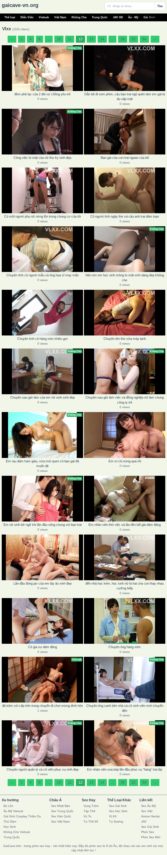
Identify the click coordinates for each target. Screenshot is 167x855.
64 (144, 39)
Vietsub (44, 17)
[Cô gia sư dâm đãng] (42, 621)
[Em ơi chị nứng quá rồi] (124, 435)
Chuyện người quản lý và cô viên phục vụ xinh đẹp (42, 769)
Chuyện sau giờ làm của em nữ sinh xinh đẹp (42, 397)
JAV (143, 821)
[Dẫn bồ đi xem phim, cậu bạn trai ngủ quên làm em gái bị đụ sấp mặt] (124, 68)
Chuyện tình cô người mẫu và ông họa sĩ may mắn (42, 275)
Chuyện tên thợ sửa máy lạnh (125, 338)
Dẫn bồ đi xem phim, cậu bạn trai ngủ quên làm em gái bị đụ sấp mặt (124, 96)
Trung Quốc (100, 17)
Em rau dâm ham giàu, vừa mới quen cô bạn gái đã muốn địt (42, 463)
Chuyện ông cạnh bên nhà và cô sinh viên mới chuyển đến (124, 708)
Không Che (79, 17)
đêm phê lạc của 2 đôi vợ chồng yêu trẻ (42, 94)
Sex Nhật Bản (60, 806)
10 (59, 39)
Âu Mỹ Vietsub (13, 811)
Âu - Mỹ (133, 17)
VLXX (113, 816)
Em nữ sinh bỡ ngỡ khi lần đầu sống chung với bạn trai (42, 524)
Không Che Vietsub (16, 832)
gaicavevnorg (20, 5)
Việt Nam (60, 17)
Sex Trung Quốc (62, 811)
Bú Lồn (8, 806)
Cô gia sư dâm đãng (42, 647)
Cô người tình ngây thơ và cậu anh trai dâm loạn (124, 216)
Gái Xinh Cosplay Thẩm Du (22, 816)
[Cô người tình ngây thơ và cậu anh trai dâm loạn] (124, 190)
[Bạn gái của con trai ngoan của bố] (124, 131)
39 (123, 39)
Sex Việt (146, 811)
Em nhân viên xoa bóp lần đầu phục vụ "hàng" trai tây (124, 769)
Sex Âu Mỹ (148, 806)
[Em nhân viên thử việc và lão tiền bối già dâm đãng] (124, 498)
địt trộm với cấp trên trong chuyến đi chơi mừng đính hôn (42, 705)
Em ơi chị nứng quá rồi (125, 461)
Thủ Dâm (9, 821)
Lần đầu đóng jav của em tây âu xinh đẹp (42, 583)
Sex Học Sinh (118, 811)
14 (102, 39)
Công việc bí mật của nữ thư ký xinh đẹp (42, 157)
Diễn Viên (26, 17)
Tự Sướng (116, 821)
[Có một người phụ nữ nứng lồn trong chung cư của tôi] (42, 190)
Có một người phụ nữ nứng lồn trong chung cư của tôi (42, 216)
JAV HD (118, 17)
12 (80, 39)
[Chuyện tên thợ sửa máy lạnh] (124, 312)
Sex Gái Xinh (118, 806)
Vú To (87, 816)
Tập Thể (89, 811)
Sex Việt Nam (60, 821)
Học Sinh (9, 826)
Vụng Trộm (91, 806)
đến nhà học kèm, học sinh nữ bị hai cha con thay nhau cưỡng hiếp (124, 586)
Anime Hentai (150, 816)
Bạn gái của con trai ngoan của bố (125, 157)
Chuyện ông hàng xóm (125, 647)
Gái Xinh (149, 17)
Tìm (160, 6)
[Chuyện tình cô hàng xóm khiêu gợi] (42, 312)
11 (70, 39)
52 (133, 39)
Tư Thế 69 (91, 821)
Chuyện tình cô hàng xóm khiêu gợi (42, 338)
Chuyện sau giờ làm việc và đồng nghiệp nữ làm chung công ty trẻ (124, 400)
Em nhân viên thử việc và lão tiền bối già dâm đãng (125, 524)
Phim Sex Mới (150, 837)
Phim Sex (147, 832)
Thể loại (9, 17)
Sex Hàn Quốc (61, 816)
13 (91, 39)
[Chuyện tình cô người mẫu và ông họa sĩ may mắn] (42, 249)
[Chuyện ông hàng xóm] (124, 621)
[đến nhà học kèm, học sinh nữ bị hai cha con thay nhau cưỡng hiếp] (124, 557)
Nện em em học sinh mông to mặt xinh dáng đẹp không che (124, 277)
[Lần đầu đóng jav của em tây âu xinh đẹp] (42, 557)
